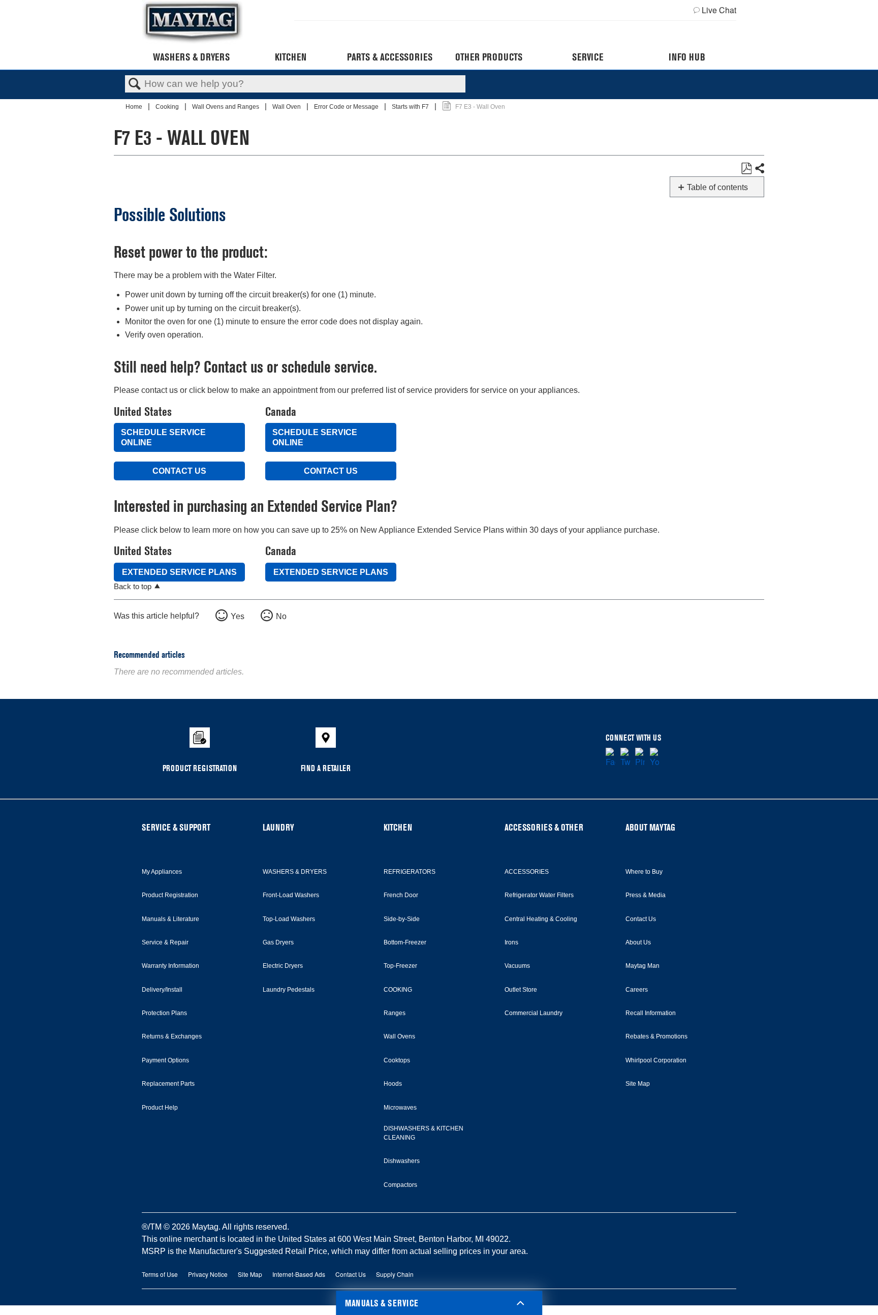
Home (135, 106)
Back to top (132, 586)
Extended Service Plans (179, 572)
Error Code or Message (347, 106)
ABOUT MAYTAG (650, 827)
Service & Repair (165, 942)
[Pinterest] (640, 758)
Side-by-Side (402, 919)
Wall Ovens (399, 1036)
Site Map (637, 1083)
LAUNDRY (278, 827)
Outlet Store (521, 989)
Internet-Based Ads (298, 1274)
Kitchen (290, 57)
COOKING (398, 989)
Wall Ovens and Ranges (226, 106)
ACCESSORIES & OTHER (544, 827)
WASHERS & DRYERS (295, 871)
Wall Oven (287, 106)
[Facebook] (610, 758)
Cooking (167, 106)
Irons (511, 942)
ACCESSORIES (527, 871)
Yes (237, 616)
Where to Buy (644, 871)
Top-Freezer (400, 965)
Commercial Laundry (533, 1013)
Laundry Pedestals (289, 989)
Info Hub (687, 57)
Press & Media (645, 895)
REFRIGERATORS (409, 871)
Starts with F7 (411, 106)
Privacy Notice (208, 1274)
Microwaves (400, 1107)
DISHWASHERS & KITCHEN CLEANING (423, 1133)
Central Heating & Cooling (541, 919)
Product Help (160, 1107)
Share (759, 169)
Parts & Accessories (389, 57)
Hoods (393, 1083)
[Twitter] (625, 758)
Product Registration (170, 895)
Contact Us (179, 471)
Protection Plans (164, 1013)
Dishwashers (402, 1161)
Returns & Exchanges (172, 1036)
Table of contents (717, 187)
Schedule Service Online (163, 437)
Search (134, 84)
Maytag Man (642, 965)
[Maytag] (192, 22)
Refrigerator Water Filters (539, 895)
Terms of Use (160, 1274)
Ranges (394, 1013)
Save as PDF (746, 169)
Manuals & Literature (170, 919)
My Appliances (162, 871)
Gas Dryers (278, 942)
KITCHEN (398, 827)
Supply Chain (395, 1274)
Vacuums (517, 965)
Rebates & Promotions (656, 1036)
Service (587, 57)
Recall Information (650, 1013)
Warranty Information (170, 965)
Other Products (488, 57)
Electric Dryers (283, 965)
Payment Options (165, 1060)
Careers (636, 989)
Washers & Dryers (191, 57)
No (281, 616)
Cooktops (397, 1060)
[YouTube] (655, 758)
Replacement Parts (168, 1083)
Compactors (400, 1184)
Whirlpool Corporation (655, 1060)
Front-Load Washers (291, 895)
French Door (401, 895)
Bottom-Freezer (405, 942)
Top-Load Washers (289, 919)
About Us (638, 942)
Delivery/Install (162, 989)
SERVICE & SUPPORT (176, 827)
